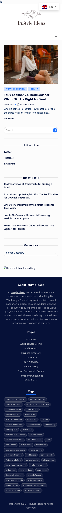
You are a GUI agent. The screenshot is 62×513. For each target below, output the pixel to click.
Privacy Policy (31, 366)
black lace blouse (37, 399)
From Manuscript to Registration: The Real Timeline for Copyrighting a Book (31, 196)
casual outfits (32, 409)
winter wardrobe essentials (34, 485)
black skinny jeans (13, 404)
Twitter (7, 152)
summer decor (26, 470)
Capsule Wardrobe (13, 409)
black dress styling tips (15, 399)
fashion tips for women (15, 435)
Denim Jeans (29, 414)
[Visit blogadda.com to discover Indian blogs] (20, 268)
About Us (31, 339)
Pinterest (9, 158)
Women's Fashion (15, 88)
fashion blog (50, 424)
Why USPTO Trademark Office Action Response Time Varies (29, 206)
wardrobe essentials (14, 480)
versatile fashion (34, 475)
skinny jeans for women (16, 465)
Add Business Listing (31, 343)
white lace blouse (35, 480)
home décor (11, 445)
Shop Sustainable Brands (31, 371)
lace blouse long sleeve (15, 450)
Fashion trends (36, 435)
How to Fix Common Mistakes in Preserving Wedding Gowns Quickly (27, 217)
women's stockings (33, 490)
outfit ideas (31, 455)
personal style (47, 455)
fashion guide (11, 429)
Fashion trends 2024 (14, 440)
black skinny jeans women (37, 404)
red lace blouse (32, 460)
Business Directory (31, 353)
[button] (55, 130)
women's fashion (13, 490)
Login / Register (31, 362)
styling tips (10, 470)
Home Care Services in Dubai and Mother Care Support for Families (29, 227)
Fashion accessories (14, 424)
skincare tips (48, 460)
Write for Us (31, 380)
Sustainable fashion (14, 475)
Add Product (31, 348)
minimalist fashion (14, 455)
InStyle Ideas (18, 292)
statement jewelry (38, 465)
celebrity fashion (13, 414)
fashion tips (27, 429)
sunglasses (42, 470)
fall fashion (32, 419)
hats (48, 440)
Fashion (34, 88)
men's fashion (36, 450)
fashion (44, 419)
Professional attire (13, 460)
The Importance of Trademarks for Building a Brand (28, 186)
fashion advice (34, 424)
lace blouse (41, 445)
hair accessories (34, 440)
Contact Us (31, 357)
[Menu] (56, 37)
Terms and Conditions (31, 375)
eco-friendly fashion (14, 419)
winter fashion (12, 485)
